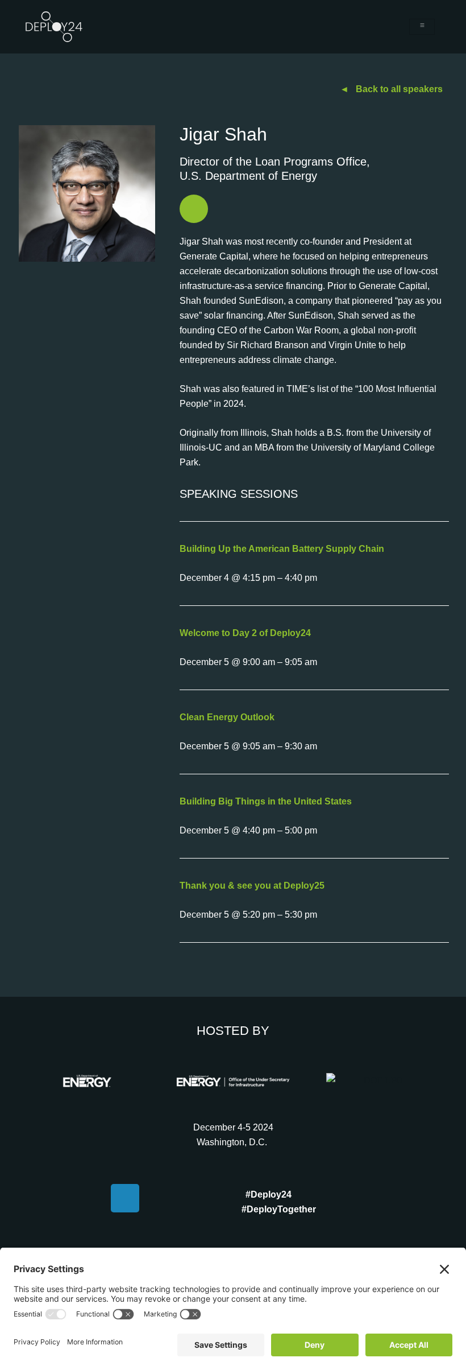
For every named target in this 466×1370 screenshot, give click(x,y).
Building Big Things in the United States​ (266, 801)
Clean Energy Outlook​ (227, 717)
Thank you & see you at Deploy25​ (252, 885)
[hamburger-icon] (422, 27)
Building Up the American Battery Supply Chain (282, 549)
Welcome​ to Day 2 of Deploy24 (245, 633)
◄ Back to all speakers (391, 89)
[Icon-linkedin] (194, 209)
